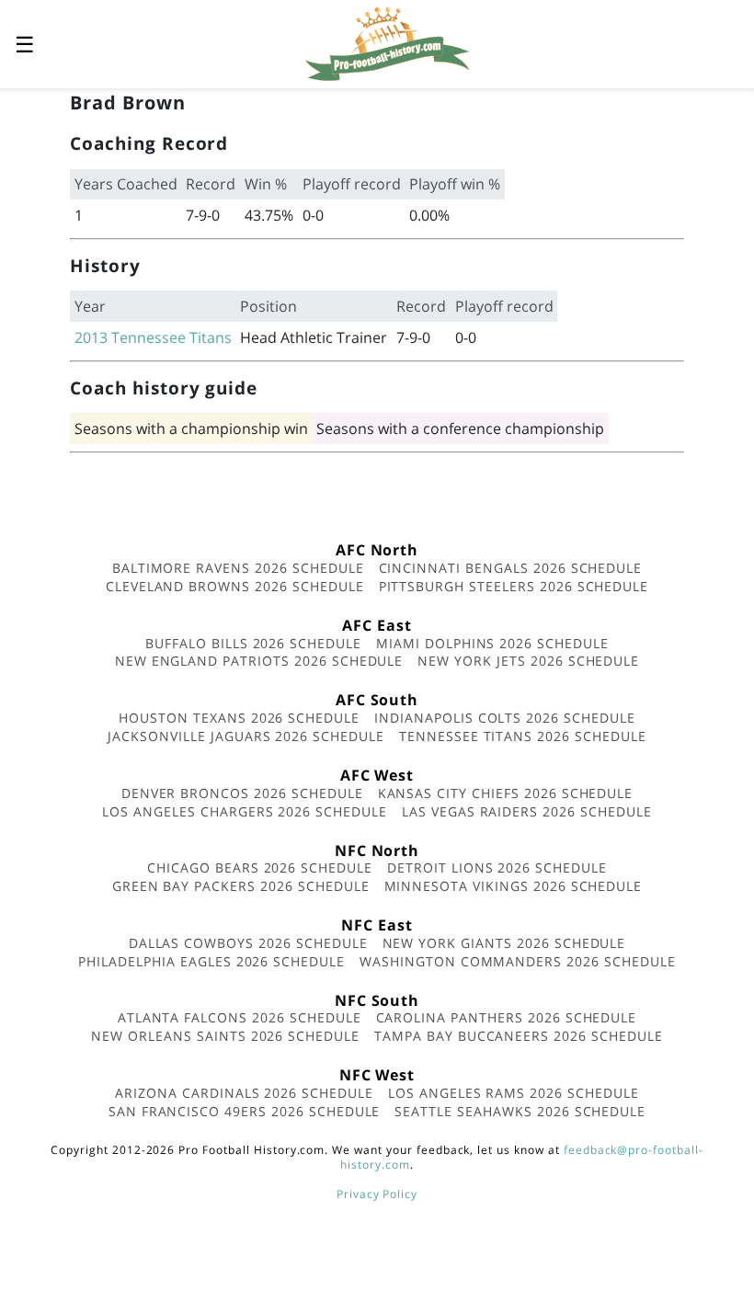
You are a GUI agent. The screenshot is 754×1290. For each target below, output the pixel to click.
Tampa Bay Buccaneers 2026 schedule (518, 1036)
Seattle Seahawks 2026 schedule (519, 1111)
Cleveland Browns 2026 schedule (235, 586)
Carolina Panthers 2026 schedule (506, 1017)
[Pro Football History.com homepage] (387, 42)
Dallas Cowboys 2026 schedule (248, 943)
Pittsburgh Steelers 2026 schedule (514, 586)
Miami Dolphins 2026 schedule (492, 643)
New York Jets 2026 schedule (528, 660)
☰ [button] (25, 44)
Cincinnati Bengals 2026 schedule (511, 568)
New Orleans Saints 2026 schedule (225, 1036)
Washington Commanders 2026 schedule (518, 961)
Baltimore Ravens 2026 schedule (238, 568)
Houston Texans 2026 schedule (239, 717)
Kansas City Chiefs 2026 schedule (506, 793)
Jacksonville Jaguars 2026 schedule (246, 736)
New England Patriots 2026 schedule (259, 660)
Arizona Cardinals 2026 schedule (244, 1093)
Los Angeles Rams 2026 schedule (513, 1093)
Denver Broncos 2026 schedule (242, 793)
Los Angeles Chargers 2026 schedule (244, 811)
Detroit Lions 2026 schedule (497, 867)
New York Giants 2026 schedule (504, 943)
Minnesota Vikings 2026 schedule (513, 886)
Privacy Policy (377, 1194)
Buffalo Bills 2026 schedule (253, 643)
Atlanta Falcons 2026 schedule (239, 1017)
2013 (91, 337)
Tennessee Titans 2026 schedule (522, 736)
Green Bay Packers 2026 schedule (241, 886)
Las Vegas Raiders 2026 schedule (527, 811)
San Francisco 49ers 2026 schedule (245, 1111)
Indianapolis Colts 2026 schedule (504, 717)
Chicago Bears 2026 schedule (259, 867)
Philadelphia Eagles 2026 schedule (211, 961)
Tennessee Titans (171, 337)
